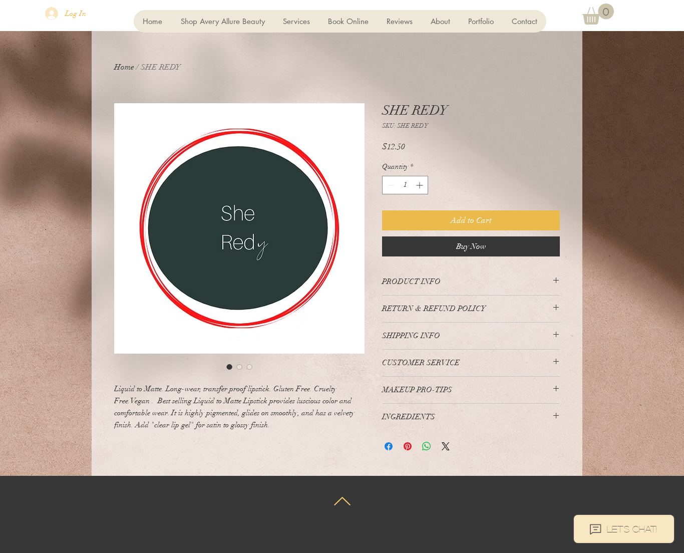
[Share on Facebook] (389, 446)
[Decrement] (390, 185)
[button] (598, 14)
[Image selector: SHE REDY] (229, 367)
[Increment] (420, 185)
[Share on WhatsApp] (427, 446)
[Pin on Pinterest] (408, 446)
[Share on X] (446, 446)
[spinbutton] (405, 185)
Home (124, 67)
